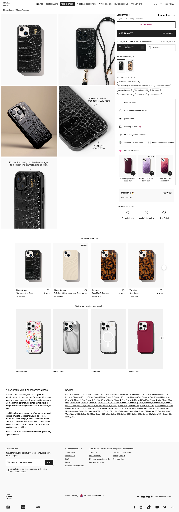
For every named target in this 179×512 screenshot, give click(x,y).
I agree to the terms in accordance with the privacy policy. (29, 470)
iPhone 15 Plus (99, 397)
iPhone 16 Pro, (144, 394)
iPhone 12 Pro (119, 400)
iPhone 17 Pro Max (93, 394)
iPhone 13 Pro (79, 400)
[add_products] (133, 173)
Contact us (70, 456)
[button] (155, 496)
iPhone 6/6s (82, 406)
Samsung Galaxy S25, (164, 406)
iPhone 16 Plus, (156, 394)
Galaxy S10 (115, 414)
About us (93, 453)
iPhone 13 (69, 400)
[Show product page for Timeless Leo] (130, 65)
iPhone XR (115, 403)
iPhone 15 (77, 397)
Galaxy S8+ (70, 417)
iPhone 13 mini (107, 400)
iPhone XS (93, 403)
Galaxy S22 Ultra (111, 411)
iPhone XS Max (104, 403)
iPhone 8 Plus (158, 403)
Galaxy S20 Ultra (103, 414)
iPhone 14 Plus (147, 397)
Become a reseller (96, 462)
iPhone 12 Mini (155, 400)
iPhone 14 (125, 397)
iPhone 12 (129, 400)
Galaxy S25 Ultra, (84, 408)
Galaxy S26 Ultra (147, 406)
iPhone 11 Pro (75, 403)
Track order (70, 453)
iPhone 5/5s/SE (110, 406)
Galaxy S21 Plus (154, 411)
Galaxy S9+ (157, 414)
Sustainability (95, 456)
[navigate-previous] (164, 267)
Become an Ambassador (99, 459)
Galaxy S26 (122, 406)
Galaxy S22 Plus (96, 411)
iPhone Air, (105, 394)
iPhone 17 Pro (79, 394)
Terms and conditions (122, 453)
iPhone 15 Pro (86, 397)
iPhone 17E (114, 394)
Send (49, 462)
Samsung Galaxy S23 (138, 408)
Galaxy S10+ (126, 414)
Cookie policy (118, 459)
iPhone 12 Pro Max (141, 400)
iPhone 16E (124, 394)
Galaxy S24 (97, 408)
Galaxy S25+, (70, 408)
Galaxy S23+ (153, 408)
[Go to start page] (6, 4)
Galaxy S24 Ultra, (120, 408)
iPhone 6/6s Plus (95, 406)
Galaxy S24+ (107, 408)
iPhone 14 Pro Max (161, 397)
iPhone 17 (69, 394)
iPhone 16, (134, 394)
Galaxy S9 (147, 414)
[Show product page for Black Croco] (121, 65)
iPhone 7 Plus (71, 406)
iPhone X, (124, 403)
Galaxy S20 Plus (88, 414)
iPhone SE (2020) (136, 403)
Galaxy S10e (137, 414)
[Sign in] (155, 4)
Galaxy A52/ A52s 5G (128, 411)
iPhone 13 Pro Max (93, 400)
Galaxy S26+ (133, 406)
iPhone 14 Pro (135, 397)
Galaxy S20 (75, 414)
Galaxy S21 (143, 411)
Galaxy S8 (167, 414)
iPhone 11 (84, 403)
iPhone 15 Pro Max (113, 397)
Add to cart (146, 33)
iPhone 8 (147, 403)
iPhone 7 (168, 403)
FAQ (67, 459)
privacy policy (20, 471)
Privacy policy (119, 456)
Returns (68, 462)
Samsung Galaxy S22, (79, 411)
